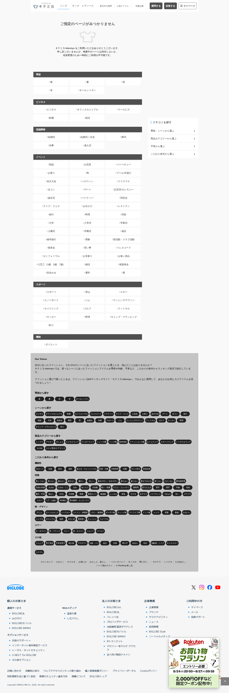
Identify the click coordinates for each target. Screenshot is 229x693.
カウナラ (157, 562)
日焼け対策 (40, 487)
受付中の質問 (106, 6)
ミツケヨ (168, 562)
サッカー (51, 317)
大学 (51, 222)
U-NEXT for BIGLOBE (24, 655)
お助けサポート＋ (21, 640)
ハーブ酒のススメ (104, 565)
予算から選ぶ (158, 146)
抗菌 (125, 469)
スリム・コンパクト (121, 487)
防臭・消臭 (103, 469)
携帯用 (136, 487)
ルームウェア (152, 442)
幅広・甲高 (40, 494)
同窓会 (123, 198)
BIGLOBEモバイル (22, 623)
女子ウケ (143, 494)
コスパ (39, 500)
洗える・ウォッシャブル (86, 469)
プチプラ (187, 494)
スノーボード (51, 300)
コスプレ (39, 552)
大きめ (51, 487)
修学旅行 (51, 239)
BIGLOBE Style (157, 631)
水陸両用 (115, 469)
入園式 (51, 231)
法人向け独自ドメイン (118, 654)
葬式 (124, 137)
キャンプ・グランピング (124, 317)
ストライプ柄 (134, 512)
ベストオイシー (118, 562)
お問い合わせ (14, 670)
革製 (166, 512)
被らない (134, 481)
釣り (51, 325)
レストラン (124, 206)
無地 (177, 512)
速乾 (70, 469)
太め (75, 487)
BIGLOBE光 (18, 613)
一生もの (167, 494)
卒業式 (123, 222)
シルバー (90, 531)
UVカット (40, 469)
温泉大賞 (71, 613)
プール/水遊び (124, 173)
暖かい (81, 481)
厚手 (158, 487)
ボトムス (59, 442)
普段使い (81, 519)
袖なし (51, 494)
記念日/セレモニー (124, 189)
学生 (145, 543)
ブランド (153, 612)
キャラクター (172, 543)
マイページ (189, 6)
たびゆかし (180, 562)
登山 (87, 292)
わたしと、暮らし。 (99, 562)
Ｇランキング (47, 562)
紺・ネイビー (78, 531)
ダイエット (51, 344)
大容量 (95, 487)
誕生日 (51, 198)
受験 (87, 239)
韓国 (81, 494)
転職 (51, 118)
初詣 (51, 164)
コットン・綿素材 (80, 512)
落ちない (124, 481)
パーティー (88, 198)
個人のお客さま (16, 601)
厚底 (123, 494)
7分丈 (61, 494)
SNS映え (63, 500)
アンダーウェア (87, 442)
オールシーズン (87, 90)
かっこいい (92, 519)
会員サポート (198, 617)
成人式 (87, 145)
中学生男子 (60, 543)
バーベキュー (124, 164)
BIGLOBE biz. (114, 607)
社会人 (135, 543)
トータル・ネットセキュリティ (28, 650)
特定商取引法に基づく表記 (21, 676)
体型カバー (92, 494)
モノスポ (132, 562)
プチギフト (82, 543)
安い (177, 494)
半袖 (178, 487)
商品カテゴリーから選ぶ (164, 138)
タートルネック (52, 512)
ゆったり (85, 487)
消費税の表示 (32, 670)
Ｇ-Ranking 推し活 (124, 565)
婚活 (87, 264)
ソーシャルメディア (159, 636)
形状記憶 (146, 469)
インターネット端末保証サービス (29, 645)
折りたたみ (146, 487)
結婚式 (51, 137)
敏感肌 (103, 494)
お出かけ (87, 206)
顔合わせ (51, 272)
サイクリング (51, 308)
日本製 (71, 494)
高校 (124, 214)
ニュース (153, 621)
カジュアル (50, 519)
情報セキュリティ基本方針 (53, 676)
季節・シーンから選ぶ (162, 130)
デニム (39, 512)
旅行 (51, 214)
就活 (87, 118)
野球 (87, 317)
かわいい (186, 512)
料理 (87, 214)
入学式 (87, 222)
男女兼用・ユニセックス (79, 500)
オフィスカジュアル (87, 109)
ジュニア (39, 543)
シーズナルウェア (183, 442)
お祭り (51, 173)
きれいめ (71, 519)
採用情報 (153, 626)
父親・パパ (94, 543)
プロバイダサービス (117, 621)
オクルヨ (71, 562)
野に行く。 (144, 562)
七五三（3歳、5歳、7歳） (51, 264)
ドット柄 (146, 512)
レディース (88, 5)
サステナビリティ (158, 617)
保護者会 (124, 264)
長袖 (188, 487)
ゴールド (100, 531)
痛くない (158, 481)
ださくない (169, 481)
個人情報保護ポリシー (96, 670)
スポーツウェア (167, 442)
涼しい (91, 481)
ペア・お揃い (51, 500)
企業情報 (149, 601)
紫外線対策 (180, 481)
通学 (87, 272)
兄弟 (115, 543)
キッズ (75, 5)
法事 (51, 145)
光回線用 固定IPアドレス (120, 626)
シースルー (65, 512)
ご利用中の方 (194, 601)
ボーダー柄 (110, 512)
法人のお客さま (111, 601)
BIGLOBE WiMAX (21, 628)
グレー (66, 531)
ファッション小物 (137, 442)
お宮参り (87, 256)
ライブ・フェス (51, 206)
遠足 (124, 231)
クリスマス (124, 181)
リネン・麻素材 (96, 512)
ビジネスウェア (72, 442)
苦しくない (40, 481)
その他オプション (21, 659)
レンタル (113, 494)
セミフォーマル (51, 256)
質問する (156, 6)
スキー (123, 292)
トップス (39, 442)
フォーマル (104, 519)
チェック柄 (122, 512)
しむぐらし (73, 618)
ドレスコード (124, 247)
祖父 (105, 543)
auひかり (17, 618)
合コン (51, 189)
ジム (87, 300)
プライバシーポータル (124, 670)
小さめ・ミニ (63, 487)
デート (87, 189)
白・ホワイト (41, 531)
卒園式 (87, 231)
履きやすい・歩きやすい (108, 481)
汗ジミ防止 (135, 469)
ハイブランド (155, 494)
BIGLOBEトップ (98, 676)
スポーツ (51, 292)
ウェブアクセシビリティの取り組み (62, 670)
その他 (39, 448)
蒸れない (61, 481)
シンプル (39, 519)
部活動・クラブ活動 (123, 239)
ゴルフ (87, 308)
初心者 (71, 543)
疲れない (71, 481)
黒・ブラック (54, 531)
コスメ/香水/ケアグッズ (55, 448)
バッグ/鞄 (113, 442)
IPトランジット (115, 641)
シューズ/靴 (101, 442)
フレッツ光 (113, 617)
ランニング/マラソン (124, 300)
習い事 (87, 247)
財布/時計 (123, 442)
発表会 (51, 247)
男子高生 (49, 543)
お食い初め (124, 256)
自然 (61, 519)
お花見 (87, 164)
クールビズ (124, 109)
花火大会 (51, 181)
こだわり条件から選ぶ (162, 154)
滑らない (51, 481)
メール (194, 612)
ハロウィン (88, 181)
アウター (49, 442)
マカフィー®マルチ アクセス (121, 647)
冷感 (50, 469)
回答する (170, 6)
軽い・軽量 (105, 487)
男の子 (125, 543)
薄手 (168, 487)
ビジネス (51, 109)
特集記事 (140, 6)
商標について (79, 676)
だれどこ (60, 562)
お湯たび (82, 562)
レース (156, 512)
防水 (60, 469)
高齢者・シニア (157, 543)
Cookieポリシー (148, 670)
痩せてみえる (146, 481)
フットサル (124, 308)
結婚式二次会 (88, 137)
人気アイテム (123, 6)
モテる (133, 494)
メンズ (63, 5)
